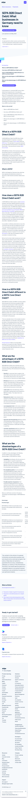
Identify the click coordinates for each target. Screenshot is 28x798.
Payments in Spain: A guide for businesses (14, 592)
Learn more (5, 46)
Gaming (16, 705)
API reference (18, 740)
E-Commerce (18, 683)
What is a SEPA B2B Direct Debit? (10, 67)
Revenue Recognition (7, 714)
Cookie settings (5, 774)
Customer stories (6, 757)
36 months (4, 233)
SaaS (16, 698)
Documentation (18, 738)
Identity (4, 698)
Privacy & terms (5, 765)
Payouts (4, 711)
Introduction (5, 65)
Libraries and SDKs (19, 746)
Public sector (18, 719)
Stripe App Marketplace (20, 728)
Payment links (5, 707)
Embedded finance (19, 685)
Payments (15, 7)
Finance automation (19, 687)
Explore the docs (6, 656)
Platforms (17, 696)
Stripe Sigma (5, 716)
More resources (6, 7)
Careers (17, 757)
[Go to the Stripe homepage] (3, 668)
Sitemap (4, 773)
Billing (3, 681)
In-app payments (19, 690)
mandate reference (8, 249)
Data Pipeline (5, 692)
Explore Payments (6, 642)
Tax (3, 718)
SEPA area (4, 143)
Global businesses (19, 688)
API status (17, 742)
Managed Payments (6, 705)
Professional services (20, 717)
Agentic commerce (19, 679)
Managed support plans (7, 783)
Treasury (4, 722)
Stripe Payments (6, 342)
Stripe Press (18, 760)
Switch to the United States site (9, 794)
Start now (5, 625)
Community (4, 760)
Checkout (4, 685)
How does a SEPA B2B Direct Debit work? (12, 70)
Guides (3, 755)
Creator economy (19, 701)
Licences (4, 771)
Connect (4, 688)
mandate (22, 201)
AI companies (18, 700)
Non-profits (17, 716)
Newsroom (17, 758)
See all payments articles (8, 587)
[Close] (25, 791)
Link (3, 703)
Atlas (3, 677)
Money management (19, 694)
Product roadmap (19, 755)
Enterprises (17, 676)
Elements (4, 694)
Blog (3, 758)
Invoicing (4, 700)
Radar (3, 712)
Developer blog (18, 749)
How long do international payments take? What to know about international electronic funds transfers (14, 598)
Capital (3, 683)
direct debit (16, 141)
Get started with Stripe (8, 30)
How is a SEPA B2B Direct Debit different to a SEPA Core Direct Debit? (13, 73)
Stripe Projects (18, 748)
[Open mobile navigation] (25, 2)
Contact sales (14, 625)
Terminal (4, 720)
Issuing (3, 701)
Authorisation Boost (6, 679)
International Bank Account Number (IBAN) (12, 209)
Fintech (16, 703)
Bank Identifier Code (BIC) (8, 211)
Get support (5, 781)
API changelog (18, 744)
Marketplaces (18, 692)
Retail (16, 721)
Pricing (3, 676)
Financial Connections (7, 696)
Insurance (17, 710)
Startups (17, 677)
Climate (4, 687)
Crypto (3, 690)
